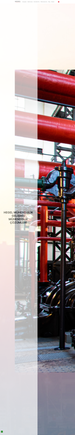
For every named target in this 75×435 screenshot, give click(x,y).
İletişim (52, 1)
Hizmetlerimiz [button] (37, 1)
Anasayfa (24, 1)
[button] (59, 2)
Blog (49, 1)
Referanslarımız (44, 1)
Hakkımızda (30, 1)
